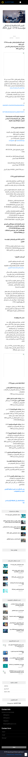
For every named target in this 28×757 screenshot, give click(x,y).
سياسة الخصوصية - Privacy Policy (14, 754)
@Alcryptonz (6, 715)
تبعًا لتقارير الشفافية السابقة (17, 88)
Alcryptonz (6, 721)
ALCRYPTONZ (9, 2)
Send (14, 747)
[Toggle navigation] (26, 2)
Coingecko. (12, 140)
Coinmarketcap (20, 140)
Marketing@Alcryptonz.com (9, 723)
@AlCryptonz (6, 718)
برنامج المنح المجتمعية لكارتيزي (16, 267)
